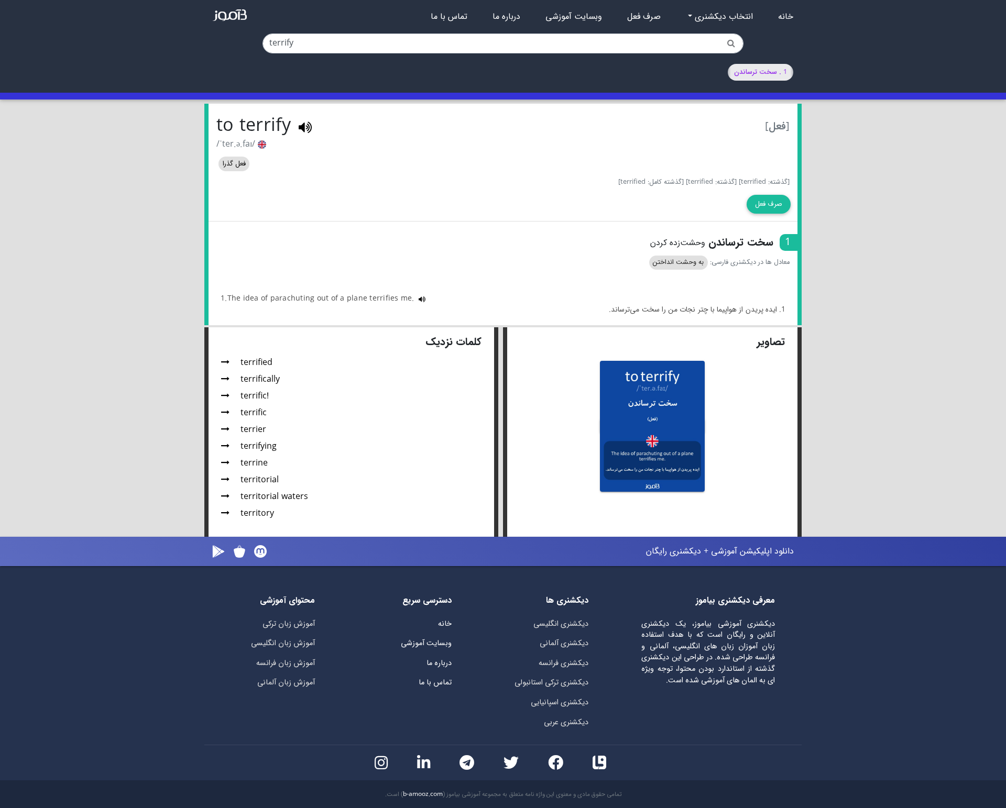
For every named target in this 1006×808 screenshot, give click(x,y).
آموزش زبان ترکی (289, 624)
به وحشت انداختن (678, 262)
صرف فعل (644, 16)
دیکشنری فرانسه (563, 663)
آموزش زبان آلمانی (286, 683)
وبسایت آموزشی (573, 16)
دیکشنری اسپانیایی (559, 702)
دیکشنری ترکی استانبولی (551, 683)
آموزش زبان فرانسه (285, 663)
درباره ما (506, 16)
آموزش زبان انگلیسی (283, 643)
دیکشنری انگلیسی (560, 624)
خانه (785, 16)
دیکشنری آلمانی (564, 643)
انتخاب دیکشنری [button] (722, 16)
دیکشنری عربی (566, 722)
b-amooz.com (423, 794)
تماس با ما (449, 16)
